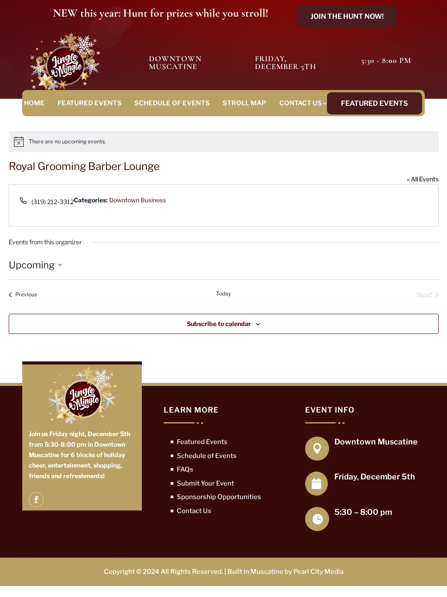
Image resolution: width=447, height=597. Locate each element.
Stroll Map (244, 103)
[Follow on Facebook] (36, 499)
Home (34, 103)
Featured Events (89, 103)
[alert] (224, 141)
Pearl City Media (318, 572)
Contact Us (300, 103)
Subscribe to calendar (219, 323)
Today (223, 293)
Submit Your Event (205, 483)
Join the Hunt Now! (347, 16)
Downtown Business (137, 200)
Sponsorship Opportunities (219, 497)
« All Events (423, 179)
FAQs (185, 469)
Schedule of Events (172, 103)
